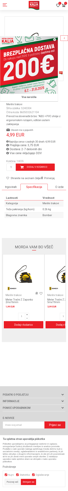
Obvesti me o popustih (22, 130)
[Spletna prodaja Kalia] (34, 5)
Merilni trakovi (14, 104)
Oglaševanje (42, 474)
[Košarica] (63, 5)
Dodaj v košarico (37, 167)
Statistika (25, 474)
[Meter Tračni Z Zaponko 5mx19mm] (29, 274)
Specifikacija (34, 187)
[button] (23, 178)
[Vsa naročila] (29, 65)
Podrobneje (9, 466)
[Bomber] (17, 288)
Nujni (11, 474)
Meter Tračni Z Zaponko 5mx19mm (24, 300)
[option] (34, 187)
